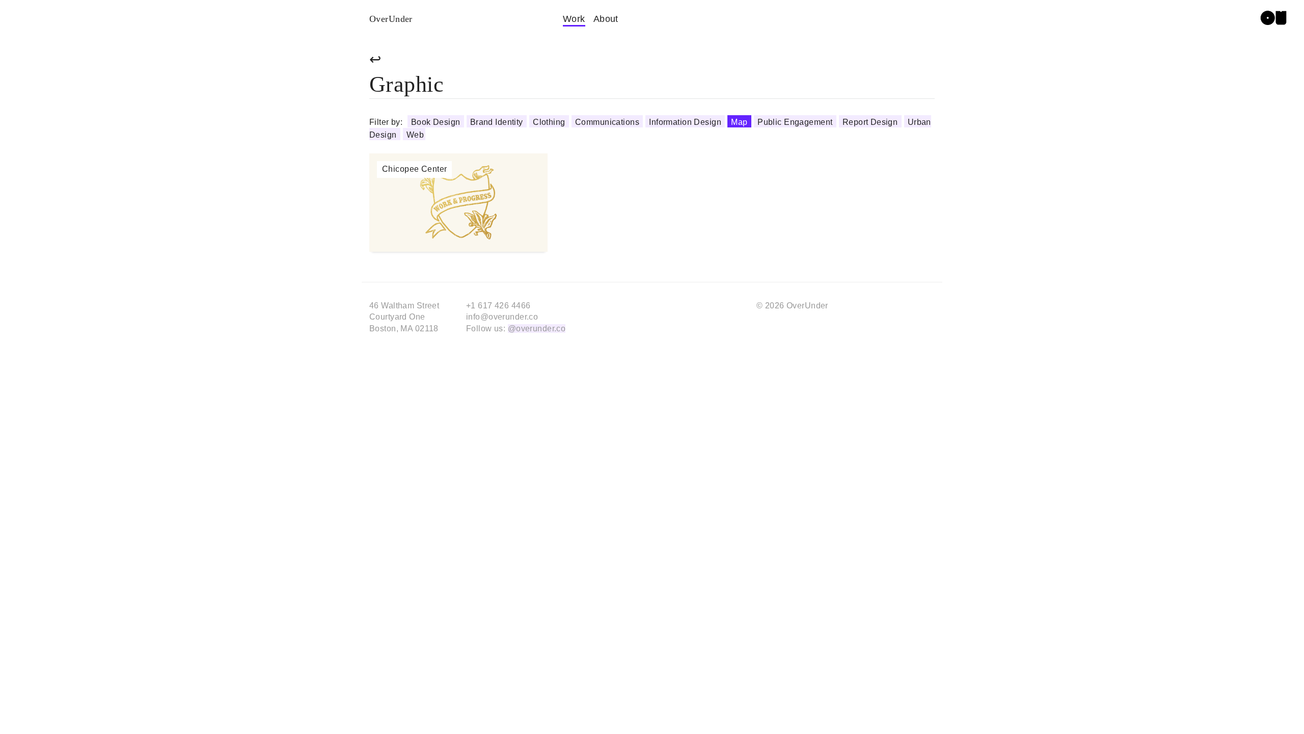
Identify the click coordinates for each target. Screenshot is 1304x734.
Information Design (686, 122)
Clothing (550, 122)
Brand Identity (497, 122)
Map (740, 122)
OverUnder (391, 19)
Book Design (437, 122)
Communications (608, 122)
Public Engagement (796, 122)
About (605, 19)
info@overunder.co (502, 316)
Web (415, 134)
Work (574, 19)
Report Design (871, 122)
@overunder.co (537, 328)
